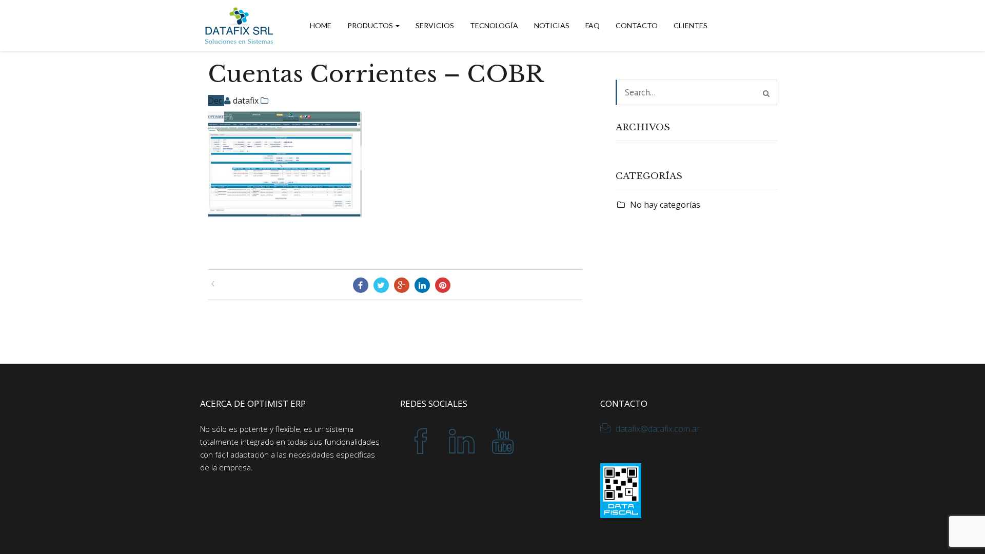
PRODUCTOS (371, 25)
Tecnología (494, 25)
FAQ (592, 25)
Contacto (637, 25)
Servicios (435, 25)
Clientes (690, 25)
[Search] (766, 93)
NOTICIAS (551, 25)
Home (320, 25)
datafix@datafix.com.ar (657, 428)
